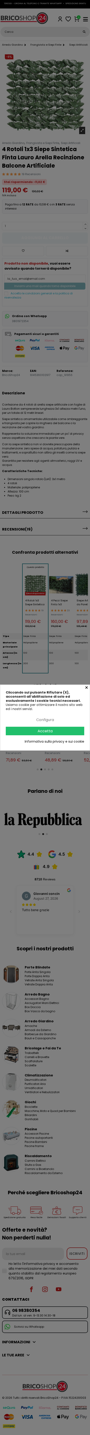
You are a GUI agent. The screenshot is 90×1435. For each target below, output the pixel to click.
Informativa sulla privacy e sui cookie (54, 741)
